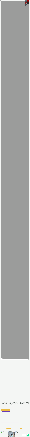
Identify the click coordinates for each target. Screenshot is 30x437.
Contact (23, 1)
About (12, 1)
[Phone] (28, 435)
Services (15, 1)
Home (8, 1)
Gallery (19, 1)
